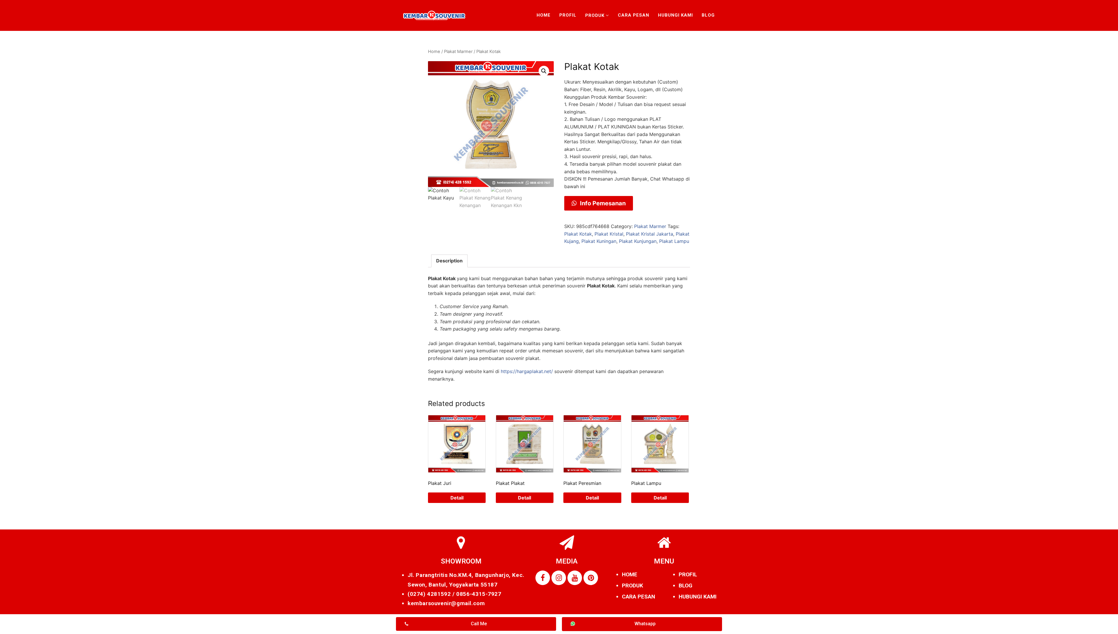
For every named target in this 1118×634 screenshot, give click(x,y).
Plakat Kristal (609, 234)
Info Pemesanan (602, 203)
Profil (567, 15)
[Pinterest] (590, 578)
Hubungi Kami (675, 15)
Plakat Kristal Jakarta (649, 234)
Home (544, 15)
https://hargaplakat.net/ (527, 371)
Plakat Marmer (458, 51)
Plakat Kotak (578, 234)
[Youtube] (574, 578)
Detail (457, 498)
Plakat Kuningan (598, 241)
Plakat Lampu (674, 241)
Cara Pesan (633, 15)
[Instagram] (558, 578)
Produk (594, 15)
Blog (708, 15)
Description (449, 261)
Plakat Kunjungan (638, 241)
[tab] (449, 261)
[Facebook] (542, 578)
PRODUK (632, 585)
